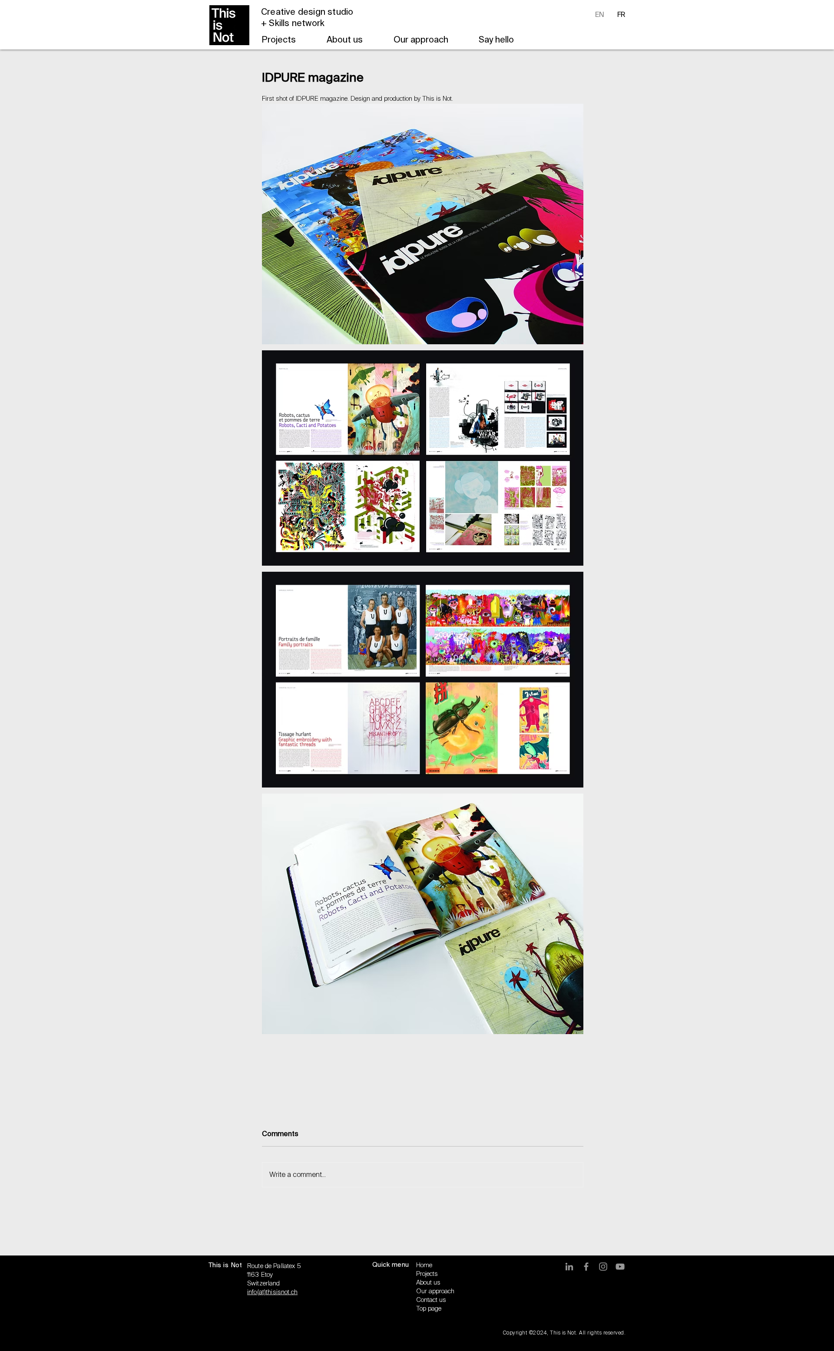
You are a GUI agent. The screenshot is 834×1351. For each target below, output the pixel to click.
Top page (428, 1308)
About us (428, 1282)
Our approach (435, 1291)
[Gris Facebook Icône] (586, 1266)
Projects (427, 1273)
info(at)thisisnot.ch (272, 1292)
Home (424, 1265)
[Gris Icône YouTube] (620, 1266)
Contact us (431, 1299)
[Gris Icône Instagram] (603, 1266)
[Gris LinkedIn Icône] (569, 1266)
